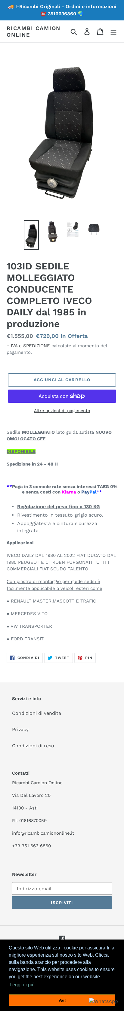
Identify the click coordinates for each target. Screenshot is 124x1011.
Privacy (20, 729)
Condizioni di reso (33, 745)
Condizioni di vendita (36, 713)
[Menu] (113, 31)
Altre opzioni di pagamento (62, 410)
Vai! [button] (62, 1000)
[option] (31, 235)
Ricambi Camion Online (33, 31)
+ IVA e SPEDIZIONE (28, 345)
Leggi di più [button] (22, 984)
